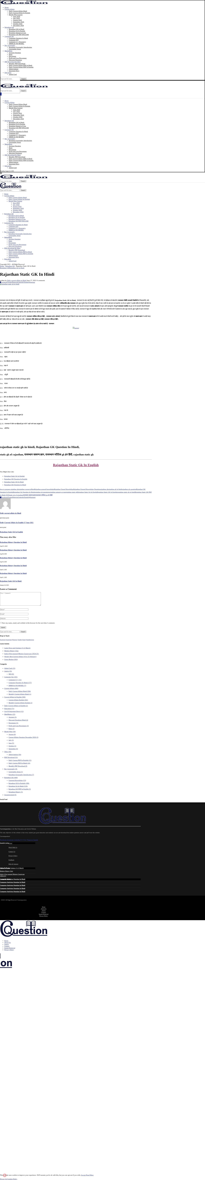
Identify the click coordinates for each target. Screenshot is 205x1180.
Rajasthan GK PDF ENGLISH (19, 34)
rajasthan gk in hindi (115, 489)
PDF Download (11, 757)
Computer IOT (14, 40)
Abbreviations (13, 69)
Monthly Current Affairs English (20, 703)
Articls (8, 671)
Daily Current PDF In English (20, 760)
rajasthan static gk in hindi (126, 492)
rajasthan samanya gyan (57, 492)
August (12, 734)
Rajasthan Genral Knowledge (63, 489)
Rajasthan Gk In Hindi (18, 786)
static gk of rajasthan (16, 495)
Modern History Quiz (11, 651)
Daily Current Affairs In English (19, 13)
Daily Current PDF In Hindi (19, 763)
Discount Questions (15, 60)
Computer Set (9, 36)
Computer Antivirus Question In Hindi (12, 879)
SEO (11, 674)
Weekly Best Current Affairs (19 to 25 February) (20, 656)
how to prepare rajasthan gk (9, 489)
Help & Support (13, 864)
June (11, 743)
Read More (90, 1175)
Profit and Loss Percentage (18, 58)
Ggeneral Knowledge (17, 780)
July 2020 (16, 18)
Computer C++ (15, 680)
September (13, 749)
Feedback (11, 860)
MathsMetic (8, 51)
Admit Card (13, 74)
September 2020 (18, 22)
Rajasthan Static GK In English (107, 492)
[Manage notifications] (4, 1175)
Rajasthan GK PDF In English (20, 789)
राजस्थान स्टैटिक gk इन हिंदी (44, 495)
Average (12, 717)
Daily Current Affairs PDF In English (21, 67)
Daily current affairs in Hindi (16, 280)
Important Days (14, 71)
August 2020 (17, 20)
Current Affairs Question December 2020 (23, 737)
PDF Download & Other (13, 62)
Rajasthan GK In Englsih (19, 783)
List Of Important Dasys (13, 711)
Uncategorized (10, 795)
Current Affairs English (18, 700)
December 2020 (18, 25)
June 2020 (16, 16)
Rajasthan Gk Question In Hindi (24, 492)
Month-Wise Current (15, 15)
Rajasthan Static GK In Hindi (14, 482)
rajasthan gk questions (42, 492)
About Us (43, 909)
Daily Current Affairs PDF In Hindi (20, 65)
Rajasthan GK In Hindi (16, 29)
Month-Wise (10, 731)
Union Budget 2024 (11, 659)
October (12, 746)
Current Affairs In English (15, 697)
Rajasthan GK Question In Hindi (15, 485)
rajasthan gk (104, 489)
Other (7, 752)
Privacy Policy (13, 856)
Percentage (12, 56)
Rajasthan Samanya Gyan (17, 33)
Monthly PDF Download (17, 63)
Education (8, 72)
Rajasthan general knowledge (44, 489)
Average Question (15, 53)
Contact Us (12, 851)
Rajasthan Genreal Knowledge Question (86, 489)
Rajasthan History (16, 792)
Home (7, 7)
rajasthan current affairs (26, 489)
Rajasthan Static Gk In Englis (87, 492)
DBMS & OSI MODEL (16, 44)
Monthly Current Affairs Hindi (20, 694)
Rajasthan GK (9, 27)
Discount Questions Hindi (18, 720)
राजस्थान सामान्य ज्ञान (29, 495)
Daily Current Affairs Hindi (18, 11)
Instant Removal (43, 914)
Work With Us (13, 847)
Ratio (10, 54)
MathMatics (9, 714)
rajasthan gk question (129, 489)
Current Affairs (10, 9)
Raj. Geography (10, 45)
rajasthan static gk (71, 492)
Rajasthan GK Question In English (15, 479)
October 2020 (17, 24)
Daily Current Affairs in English (16, 706)
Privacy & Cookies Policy (8, 1179)
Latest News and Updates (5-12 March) (17, 648)
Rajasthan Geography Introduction (20, 47)
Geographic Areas (15, 49)
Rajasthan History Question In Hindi (13, 542)
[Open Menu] (1, 94)
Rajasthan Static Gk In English (76, 465)
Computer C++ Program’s (17, 42)
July (11, 740)
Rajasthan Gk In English (17, 31)
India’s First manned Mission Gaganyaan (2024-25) (21, 654)
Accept (83, 1175)
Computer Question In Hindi (18, 38)
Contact (43, 912)
